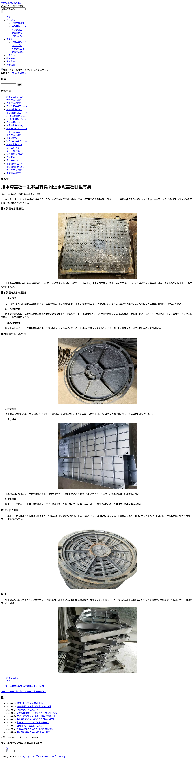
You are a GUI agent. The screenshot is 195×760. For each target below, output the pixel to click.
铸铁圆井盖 (14, 154)
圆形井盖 (13, 132)
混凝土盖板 (17, 33)
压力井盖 (13, 135)
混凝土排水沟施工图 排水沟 (30, 703)
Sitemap (62, 756)
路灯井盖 (13, 151)
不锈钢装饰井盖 (16, 113)
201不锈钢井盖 (16, 119)
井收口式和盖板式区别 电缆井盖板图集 (35, 729)
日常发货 (10, 55)
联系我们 (10, 61)
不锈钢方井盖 (15, 164)
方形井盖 (13, 103)
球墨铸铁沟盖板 (19, 42)
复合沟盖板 (17, 45)
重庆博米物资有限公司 (11, 3)
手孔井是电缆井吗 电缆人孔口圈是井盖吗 (36, 719)
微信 (8, 748)
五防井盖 (13, 122)
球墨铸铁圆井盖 (16, 129)
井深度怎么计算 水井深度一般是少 (33, 722)
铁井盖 (12, 148)
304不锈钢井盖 (16, 116)
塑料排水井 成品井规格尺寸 (30, 726)
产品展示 (10, 20)
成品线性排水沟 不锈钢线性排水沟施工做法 (37, 713)
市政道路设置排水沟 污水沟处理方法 (34, 706)
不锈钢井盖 (17, 30)
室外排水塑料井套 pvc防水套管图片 (33, 732)
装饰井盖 (13, 173)
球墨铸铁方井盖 (16, 141)
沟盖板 (9, 39)
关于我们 (10, 65)
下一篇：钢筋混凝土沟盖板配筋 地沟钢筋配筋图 (23, 691)
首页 (8, 17)
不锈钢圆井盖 (15, 167)
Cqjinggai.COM (29, 756)
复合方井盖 (14, 170)
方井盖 (12, 157)
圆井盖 (12, 160)
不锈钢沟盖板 (18, 49)
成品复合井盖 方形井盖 (27, 710)
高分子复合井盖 (19, 26)
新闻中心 (10, 58)
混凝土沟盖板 (18, 52)
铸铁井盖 (13, 100)
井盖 (11, 138)
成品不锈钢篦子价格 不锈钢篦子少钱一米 (36, 716)
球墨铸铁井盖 (18, 23)
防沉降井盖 (14, 125)
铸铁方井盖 (14, 144)
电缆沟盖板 (17, 36)
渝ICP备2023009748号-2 (47, 756)
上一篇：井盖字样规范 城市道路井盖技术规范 (22, 686)
